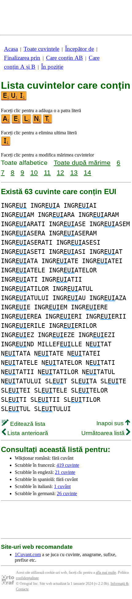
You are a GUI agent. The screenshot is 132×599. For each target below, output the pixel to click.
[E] (16, 122)
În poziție (52, 66)
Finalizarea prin (22, 58)
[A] (6, 122)
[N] (37, 122)
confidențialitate (27, 578)
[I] (6, 144)
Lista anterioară (27, 433)
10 (34, 172)
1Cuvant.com (28, 554)
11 (47, 172)
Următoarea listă (103, 433)
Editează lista (27, 424)
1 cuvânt (62, 486)
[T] (48, 122)
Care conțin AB (64, 58)
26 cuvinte (67, 493)
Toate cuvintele (41, 49)
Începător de (79, 49)
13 (74, 172)
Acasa (11, 49)
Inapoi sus (110, 423)
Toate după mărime (82, 162)
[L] (27, 122)
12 (60, 172)
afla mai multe (106, 572)
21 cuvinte (65, 472)
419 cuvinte (67, 465)
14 (87, 172)
